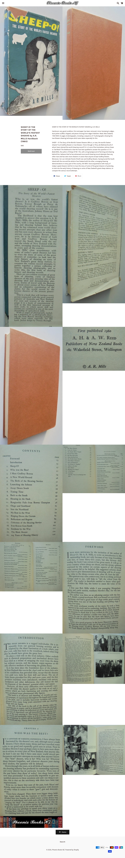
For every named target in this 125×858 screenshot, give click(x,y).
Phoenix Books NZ (58, 850)
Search (62, 842)
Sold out (31, 151)
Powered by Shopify (72, 850)
